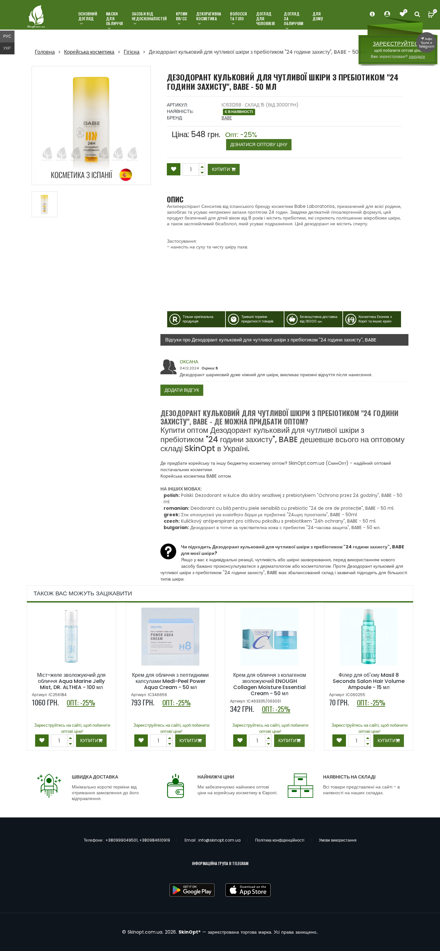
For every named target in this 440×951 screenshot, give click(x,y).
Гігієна (131, 52)
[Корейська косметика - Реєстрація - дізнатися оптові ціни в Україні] (402, 14)
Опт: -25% (256, 140)
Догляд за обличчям (293, 18)
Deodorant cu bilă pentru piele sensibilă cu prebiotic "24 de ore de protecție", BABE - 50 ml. (292, 508)
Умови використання (338, 840)
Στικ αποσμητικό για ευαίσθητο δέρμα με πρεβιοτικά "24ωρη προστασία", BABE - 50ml (269, 514)
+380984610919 (154, 840)
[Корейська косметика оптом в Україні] (36, 17)
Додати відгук (182, 390)
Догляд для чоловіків (265, 18)
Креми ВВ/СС (181, 16)
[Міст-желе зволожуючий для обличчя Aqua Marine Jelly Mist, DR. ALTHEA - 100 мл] (71, 637)
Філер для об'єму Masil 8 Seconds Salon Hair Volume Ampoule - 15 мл (369, 681)
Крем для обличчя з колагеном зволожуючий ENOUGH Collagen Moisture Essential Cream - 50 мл (269, 684)
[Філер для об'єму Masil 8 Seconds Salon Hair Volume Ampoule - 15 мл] (368, 637)
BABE (227, 118)
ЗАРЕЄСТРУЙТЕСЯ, (398, 44)
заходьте (417, 56)
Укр (7, 48)
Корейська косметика (89, 52)
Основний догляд (87, 16)
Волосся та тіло (238, 16)
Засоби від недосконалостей (149, 16)
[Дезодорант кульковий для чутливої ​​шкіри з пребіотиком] (91, 125)
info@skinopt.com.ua (219, 840)
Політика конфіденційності (279, 840)
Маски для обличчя (114, 18)
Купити (221, 169)
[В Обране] (173, 169)
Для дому (317, 16)
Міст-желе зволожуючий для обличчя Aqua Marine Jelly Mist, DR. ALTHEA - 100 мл (71, 681)
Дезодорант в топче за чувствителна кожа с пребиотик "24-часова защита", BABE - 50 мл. (285, 527)
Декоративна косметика (208, 16)
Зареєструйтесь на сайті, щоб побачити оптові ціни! (72, 728)
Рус (7, 36)
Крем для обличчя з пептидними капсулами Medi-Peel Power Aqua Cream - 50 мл (170, 681)
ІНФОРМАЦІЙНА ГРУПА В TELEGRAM (220, 863)
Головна (45, 52)
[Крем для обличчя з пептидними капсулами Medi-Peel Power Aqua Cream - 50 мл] (170, 637)
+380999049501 (121, 840)
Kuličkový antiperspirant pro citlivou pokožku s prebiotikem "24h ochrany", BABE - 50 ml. (278, 521)
